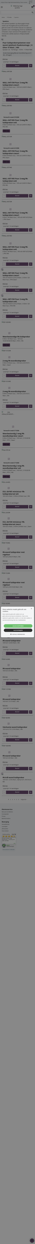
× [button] (31, 608)
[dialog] (17, 622)
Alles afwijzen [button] (18, 630)
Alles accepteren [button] (18, 626)
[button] (17, 634)
